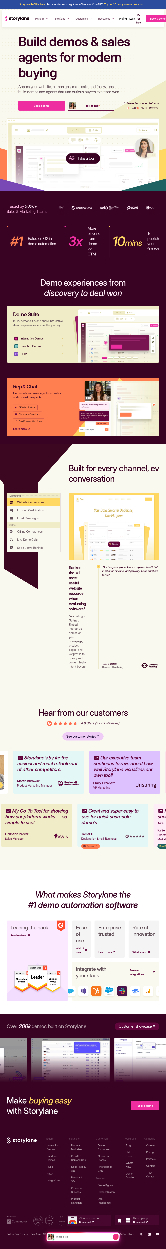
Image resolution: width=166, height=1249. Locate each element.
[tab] (33, 499)
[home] (17, 18)
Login (132, 18)
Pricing (123, 18)
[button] (42, 18)
